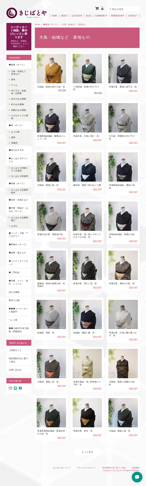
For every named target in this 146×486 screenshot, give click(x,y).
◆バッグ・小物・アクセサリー (18, 234)
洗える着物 (14, 292)
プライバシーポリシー (86, 468)
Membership (117, 15)
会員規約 (136, 468)
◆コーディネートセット (18, 262)
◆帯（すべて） (16, 125)
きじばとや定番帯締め (19, 191)
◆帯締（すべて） (17, 183)
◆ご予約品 (14, 272)
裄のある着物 (17, 104)
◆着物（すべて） (51, 24)
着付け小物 (14, 300)
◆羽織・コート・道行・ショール (18, 282)
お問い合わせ (15, 370)
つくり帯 (13, 320)
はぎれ (14, 226)
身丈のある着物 (18, 99)
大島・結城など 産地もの (19, 72)
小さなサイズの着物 (19, 116)
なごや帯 (15, 132)
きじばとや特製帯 (19, 176)
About (64, 15)
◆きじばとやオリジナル (18, 160)
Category (77, 15)
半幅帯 (14, 143)
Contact (133, 15)
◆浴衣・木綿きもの (18, 200)
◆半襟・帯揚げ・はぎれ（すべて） (18, 209)
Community (101, 15)
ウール (14, 85)
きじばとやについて (62, 468)
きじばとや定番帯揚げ (19, 218)
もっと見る (87, 452)
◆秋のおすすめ (16, 150)
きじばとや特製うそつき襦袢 (19, 169)
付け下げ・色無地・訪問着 (18, 91)
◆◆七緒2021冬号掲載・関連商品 (19, 330)
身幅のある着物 (18, 110)
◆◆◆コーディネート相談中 (18, 310)
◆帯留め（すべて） (18, 244)
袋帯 (13, 137)
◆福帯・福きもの (17, 252)
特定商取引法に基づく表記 (18, 360)
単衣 (13, 79)
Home (54, 15)
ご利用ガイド (15, 350)
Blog (88, 15)
